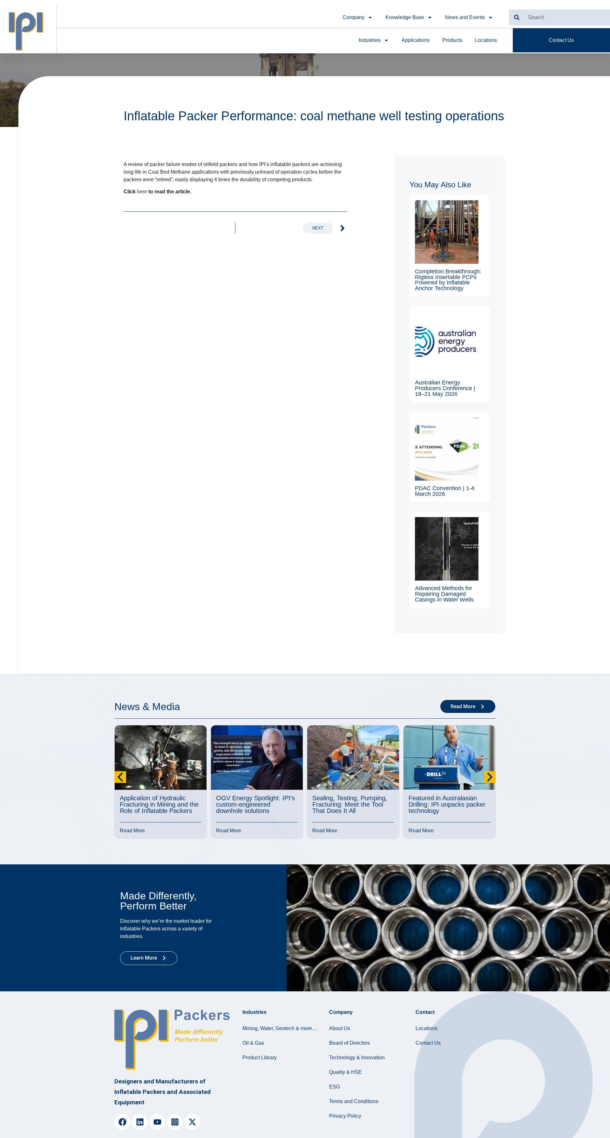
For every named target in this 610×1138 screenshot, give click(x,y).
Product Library (259, 1057)
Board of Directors (349, 1043)
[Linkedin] (140, 1122)
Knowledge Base (404, 17)
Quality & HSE (345, 1072)
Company (353, 17)
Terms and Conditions (353, 1101)
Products (452, 40)
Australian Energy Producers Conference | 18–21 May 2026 (445, 388)
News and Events (465, 17)
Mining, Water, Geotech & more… (279, 1028)
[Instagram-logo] (175, 1122)
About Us (339, 1028)
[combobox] (559, 17)
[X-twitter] (192, 1122)
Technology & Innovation (357, 1057)
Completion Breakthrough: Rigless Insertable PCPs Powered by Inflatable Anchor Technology (448, 279)
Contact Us (428, 1043)
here (142, 191)
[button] (120, 777)
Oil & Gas (253, 1043)
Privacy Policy (345, 1116)
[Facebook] (122, 1122)
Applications (416, 40)
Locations (486, 40)
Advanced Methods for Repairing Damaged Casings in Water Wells (444, 593)
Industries (370, 40)
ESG (334, 1086)
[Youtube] (157, 1122)
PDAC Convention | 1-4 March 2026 (444, 491)
